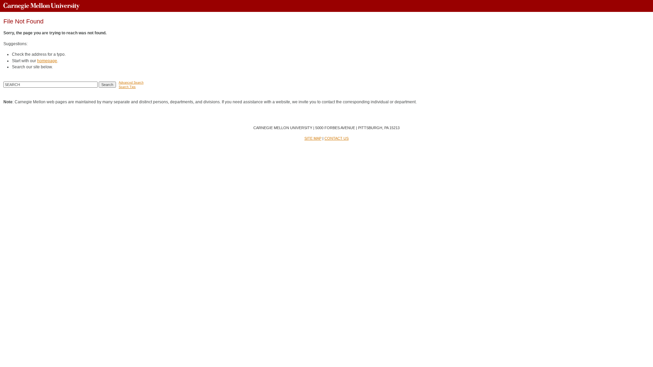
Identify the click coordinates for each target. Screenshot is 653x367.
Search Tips (127, 87)
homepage (47, 60)
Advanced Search (131, 82)
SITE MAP (312, 138)
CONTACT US (336, 138)
